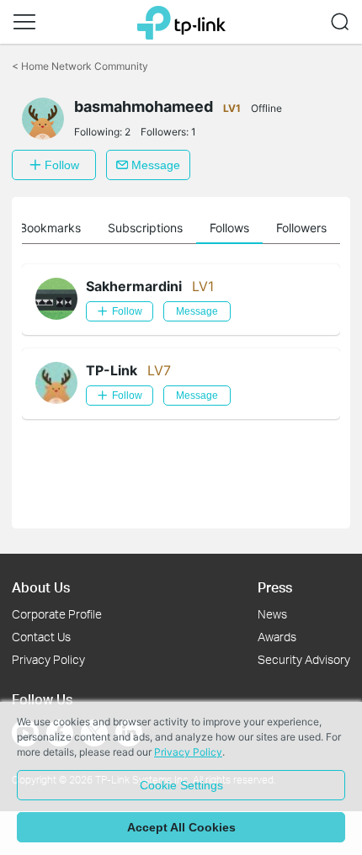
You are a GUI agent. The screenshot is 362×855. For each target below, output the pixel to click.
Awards (277, 636)
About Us (41, 587)
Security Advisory (304, 659)
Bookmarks (50, 227)
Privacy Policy (48, 659)
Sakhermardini (134, 286)
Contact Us (41, 636)
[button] (24, 22)
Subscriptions (145, 227)
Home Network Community (80, 66)
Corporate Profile (57, 614)
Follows (229, 227)
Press (275, 587)
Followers (301, 227)
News (272, 614)
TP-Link (111, 370)
